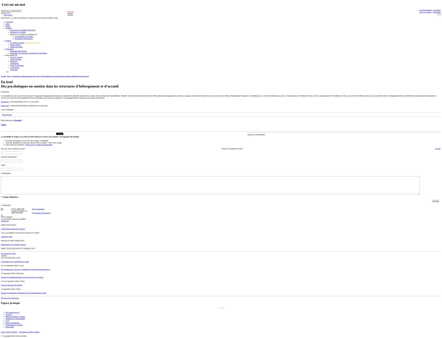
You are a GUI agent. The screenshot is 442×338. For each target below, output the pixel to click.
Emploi (8, 41)
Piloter (8, 26)
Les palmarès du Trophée (24, 37)
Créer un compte (425, 12)
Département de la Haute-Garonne (13, 245)
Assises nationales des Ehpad (11, 285)
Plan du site (8, 15)
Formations (10, 49)
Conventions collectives (14, 69)
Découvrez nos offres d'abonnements (39, 145)
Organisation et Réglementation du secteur (26, 76)
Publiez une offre (16, 47)
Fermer (438, 149)
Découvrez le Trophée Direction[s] (22, 30)
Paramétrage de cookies (14, 325)
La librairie (437, 10)
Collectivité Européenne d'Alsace (13, 229)
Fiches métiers (15, 45)
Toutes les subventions (14, 63)
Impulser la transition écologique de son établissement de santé (23, 293)
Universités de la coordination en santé (15, 262)
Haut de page (7, 115)
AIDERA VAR (6, 237)
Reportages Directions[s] (24, 39)
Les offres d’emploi (17, 43)
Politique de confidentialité (15, 319)
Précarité (18, 120)
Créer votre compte (55, 143)
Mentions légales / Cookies (15, 317)
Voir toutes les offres (8, 254)
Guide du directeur (17, 66)
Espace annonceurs (12, 323)
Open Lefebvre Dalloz (9, 332)
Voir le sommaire (38, 209)
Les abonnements (425, 10)
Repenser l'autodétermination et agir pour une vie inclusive (22, 277)
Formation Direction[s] (18, 51)
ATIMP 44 (5, 221)
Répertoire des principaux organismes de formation (28, 53)
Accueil (3, 76)
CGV (8, 321)
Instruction (5, 102)
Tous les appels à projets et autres (16, 58)
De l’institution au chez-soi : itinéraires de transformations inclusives (25, 269)
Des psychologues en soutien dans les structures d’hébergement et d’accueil (65, 76)
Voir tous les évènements (10, 298)
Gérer (8, 24)
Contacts (9, 315)
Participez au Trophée (18, 32)
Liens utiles (10, 327)
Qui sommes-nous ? (13, 312)
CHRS (3, 125)
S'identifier (436, 12)
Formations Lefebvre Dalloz (29, 332)
